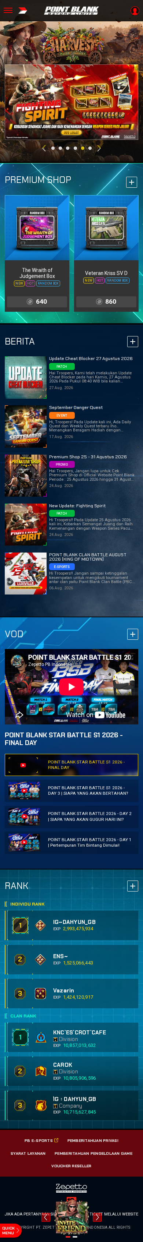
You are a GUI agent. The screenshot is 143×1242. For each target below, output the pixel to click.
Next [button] (99, 148)
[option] (72, 102)
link (37, 253)
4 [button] (75, 148)
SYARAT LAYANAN (28, 1153)
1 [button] (53, 148)
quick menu (8, 1230)
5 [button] (82, 148)
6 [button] (90, 148)
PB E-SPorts (39, 1140)
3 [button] (67, 148)
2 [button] (60, 148)
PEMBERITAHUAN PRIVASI (92, 1140)
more (131, 182)
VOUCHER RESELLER (71, 1165)
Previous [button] (44, 148)
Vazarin (63, 991)
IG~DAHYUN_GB (74, 922)
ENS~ (60, 956)
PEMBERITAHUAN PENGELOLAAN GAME (93, 1153)
